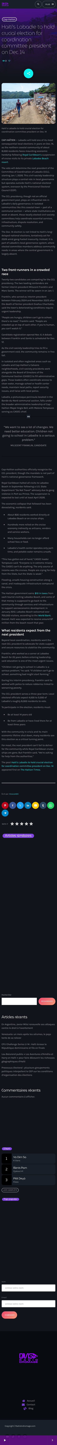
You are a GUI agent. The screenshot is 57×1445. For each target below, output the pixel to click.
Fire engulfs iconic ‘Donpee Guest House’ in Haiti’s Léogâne (35, 1237)
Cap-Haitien (9, 19)
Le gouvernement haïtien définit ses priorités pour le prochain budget (34, 1265)
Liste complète (10, 1190)
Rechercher (6, 995)
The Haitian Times (30, 769)
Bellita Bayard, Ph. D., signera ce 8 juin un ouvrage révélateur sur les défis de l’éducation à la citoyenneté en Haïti (34, 1211)
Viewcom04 (13, 794)
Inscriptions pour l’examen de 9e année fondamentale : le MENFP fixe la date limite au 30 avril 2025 (35, 1253)
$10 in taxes (41, 593)
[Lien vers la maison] (5, 4)
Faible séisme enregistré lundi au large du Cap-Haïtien (28, 1223)
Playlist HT (11, 1129)
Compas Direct (12, 1123)
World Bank (44, 615)
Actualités (12, 845)
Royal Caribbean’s (32, 154)
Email (4, 1297)
